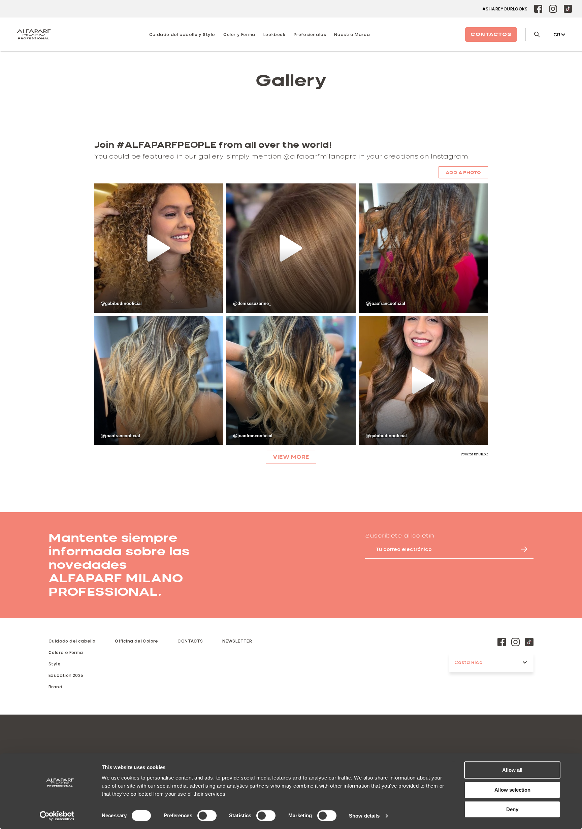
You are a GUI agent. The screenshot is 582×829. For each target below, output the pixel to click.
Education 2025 (66, 675)
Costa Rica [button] (468, 662)
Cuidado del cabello (72, 640)
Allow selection (512, 790)
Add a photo (463, 172)
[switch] (207, 815)
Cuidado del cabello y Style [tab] (182, 34)
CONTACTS (190, 640)
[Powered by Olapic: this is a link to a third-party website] (474, 454)
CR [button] (556, 34)
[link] (158, 247)
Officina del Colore (136, 640)
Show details (364, 816)
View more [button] (291, 457)
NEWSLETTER (237, 640)
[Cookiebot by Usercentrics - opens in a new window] (57, 816)
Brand (55, 686)
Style (54, 663)
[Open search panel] (532, 34)
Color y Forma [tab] (239, 34)
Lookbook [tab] (274, 34)
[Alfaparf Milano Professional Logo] (33, 34)
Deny (512, 809)
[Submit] (520, 549)
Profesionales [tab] (310, 34)
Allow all (512, 770)
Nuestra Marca (352, 34)
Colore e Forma (65, 652)
